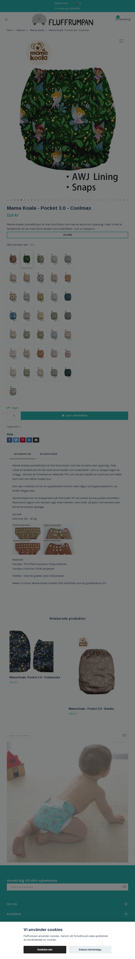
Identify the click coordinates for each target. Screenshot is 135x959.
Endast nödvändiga (90, 949)
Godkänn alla (44, 949)
